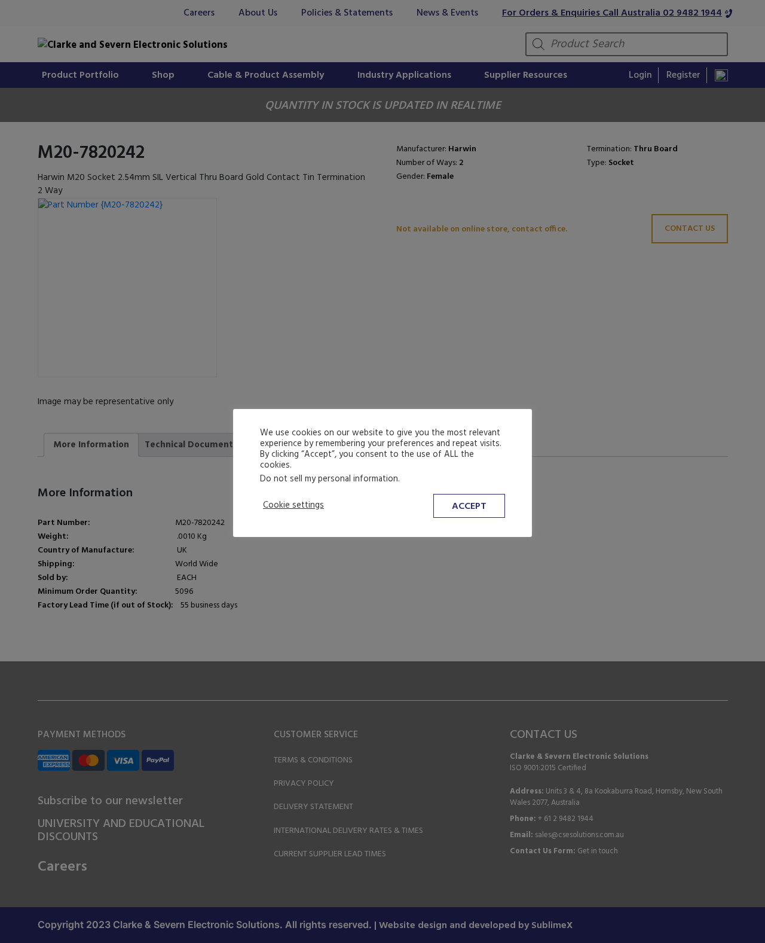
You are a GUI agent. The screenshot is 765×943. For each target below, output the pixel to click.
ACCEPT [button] (469, 506)
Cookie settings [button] (293, 506)
